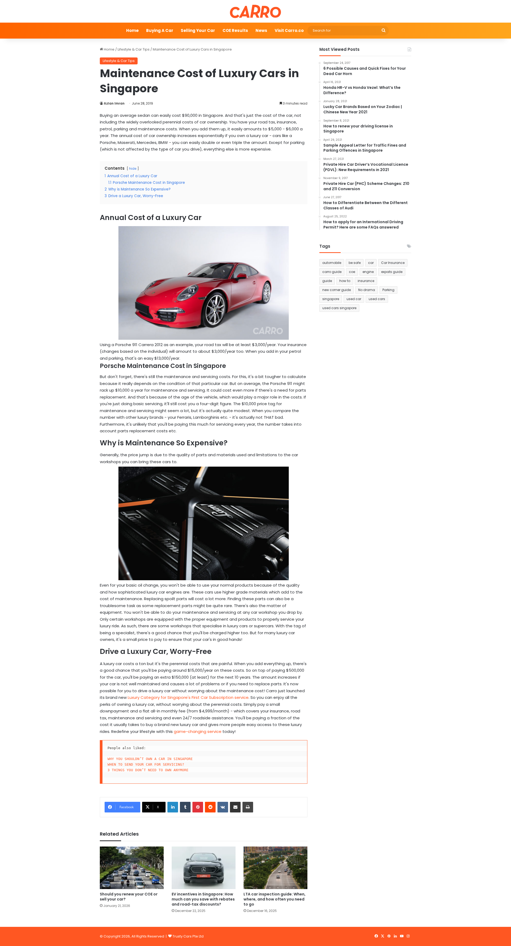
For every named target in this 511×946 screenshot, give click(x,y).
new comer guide (336, 290)
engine (368, 271)
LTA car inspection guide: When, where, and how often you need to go (275, 899)
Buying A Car (159, 30)
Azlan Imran (114, 103)
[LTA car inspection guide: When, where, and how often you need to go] (275, 868)
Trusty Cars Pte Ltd (188, 936)
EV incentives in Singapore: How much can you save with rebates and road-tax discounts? (203, 899)
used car (354, 299)
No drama (366, 290)
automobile (331, 262)
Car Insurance (393, 262)
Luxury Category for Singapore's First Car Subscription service (188, 697)
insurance (366, 281)
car (371, 262)
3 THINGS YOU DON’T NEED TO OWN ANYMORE (148, 770)
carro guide (331, 271)
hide (132, 168)
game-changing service (197, 731)
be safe (355, 262)
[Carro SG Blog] (255, 11)
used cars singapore (339, 308)
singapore (330, 299)
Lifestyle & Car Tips (134, 49)
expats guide (391, 271)
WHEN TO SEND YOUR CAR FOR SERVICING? (146, 764)
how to (344, 281)
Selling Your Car (198, 30)
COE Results (235, 30)
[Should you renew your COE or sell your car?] (132, 868)
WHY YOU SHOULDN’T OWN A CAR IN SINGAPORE (150, 759)
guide (327, 281)
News (261, 30)
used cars (377, 299)
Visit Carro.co (289, 30)
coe (352, 271)
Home (132, 30)
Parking (388, 290)
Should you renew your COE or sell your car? (129, 896)
